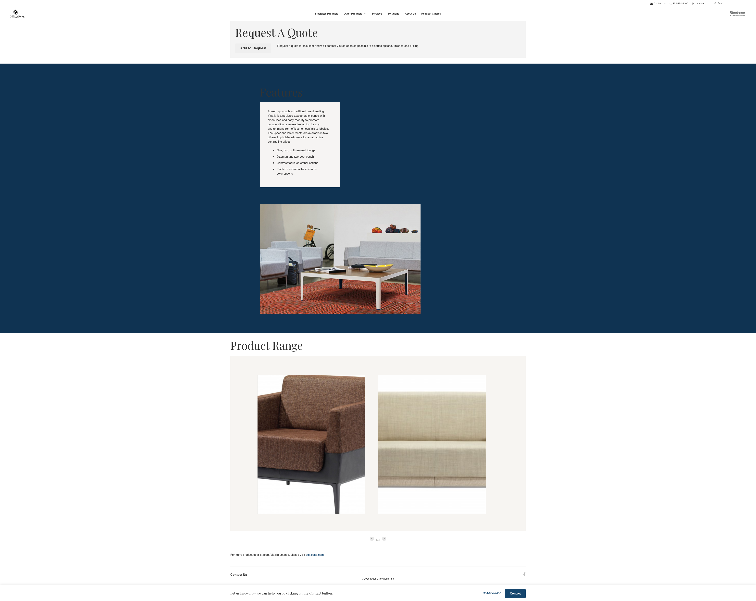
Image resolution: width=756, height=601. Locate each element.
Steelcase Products (326, 13)
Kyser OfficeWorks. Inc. (382, 578)
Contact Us (659, 3)
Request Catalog (431, 13)
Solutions (393, 13)
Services (377, 13)
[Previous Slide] (371, 538)
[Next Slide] (384, 538)
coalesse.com (315, 554)
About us (410, 13)
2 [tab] (379, 540)
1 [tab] (377, 540)
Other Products (353, 13)
